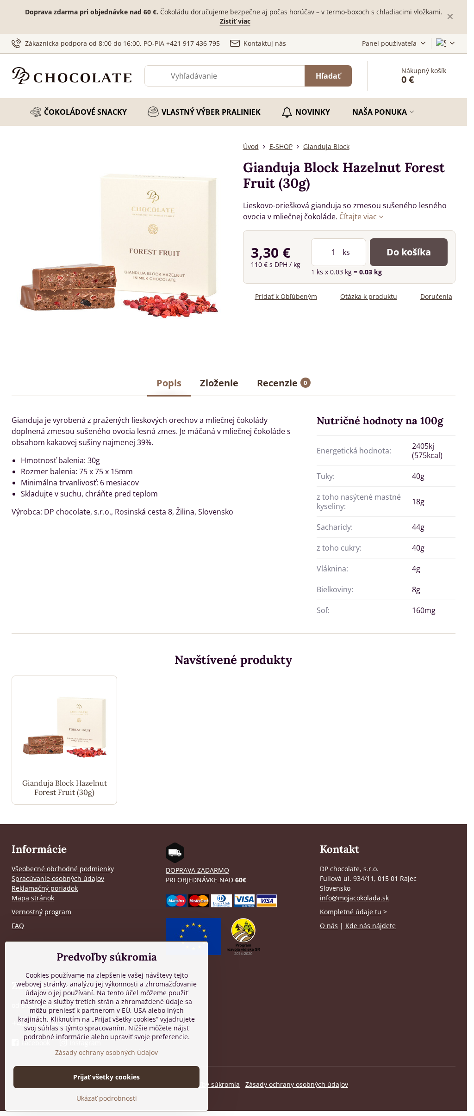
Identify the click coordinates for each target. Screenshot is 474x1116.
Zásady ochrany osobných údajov (296, 1084)
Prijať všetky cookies (106, 1077)
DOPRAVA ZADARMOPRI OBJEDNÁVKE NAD (206, 875)
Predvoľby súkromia (209, 1084)
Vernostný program (41, 911)
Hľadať (328, 76)
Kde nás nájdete (370, 925)
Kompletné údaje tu (350, 911)
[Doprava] (175, 860)
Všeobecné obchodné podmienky (63, 868)
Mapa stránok (33, 897)
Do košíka (409, 252)
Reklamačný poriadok (45, 888)
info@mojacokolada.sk (354, 897)
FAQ (18, 925)
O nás (329, 925)
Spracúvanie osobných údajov (58, 878)
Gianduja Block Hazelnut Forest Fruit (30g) (64, 787)
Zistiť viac (235, 21)
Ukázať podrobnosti (106, 1098)
